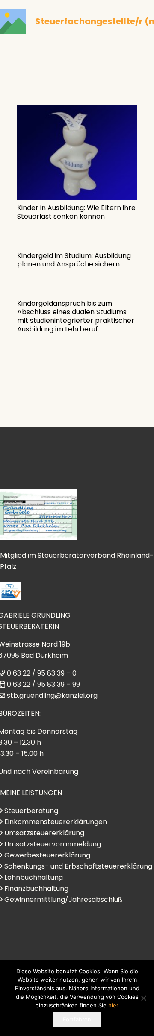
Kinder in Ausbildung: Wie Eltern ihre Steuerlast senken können (76, 212)
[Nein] (143, 998)
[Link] (13, 21)
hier (113, 1005)
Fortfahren (77, 1019)
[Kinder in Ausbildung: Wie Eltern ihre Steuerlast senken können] (77, 153)
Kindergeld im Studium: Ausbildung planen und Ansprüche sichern (74, 260)
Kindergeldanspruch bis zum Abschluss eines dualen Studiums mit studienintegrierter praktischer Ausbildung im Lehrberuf (75, 316)
